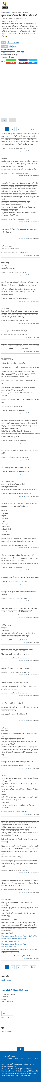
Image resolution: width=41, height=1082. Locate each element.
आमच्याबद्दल (24, 1069)
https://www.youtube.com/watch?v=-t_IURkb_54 (19, 949)
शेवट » (33, 129)
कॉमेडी (14, 46)
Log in (4, 120)
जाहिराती (22, 1058)
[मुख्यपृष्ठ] (4, 4)
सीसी (36, 1058)
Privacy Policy (15, 1075)
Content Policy (25, 1075)
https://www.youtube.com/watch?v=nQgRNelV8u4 (19, 936)
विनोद (10, 46)
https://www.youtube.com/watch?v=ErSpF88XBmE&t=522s (14, 940)
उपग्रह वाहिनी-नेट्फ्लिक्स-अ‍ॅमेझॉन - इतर (12, 52)
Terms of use (5, 1075)
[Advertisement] (20, 92)
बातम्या (30, 1058)
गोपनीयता (17, 1069)
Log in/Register (6, 980)
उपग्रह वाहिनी (16, 42)
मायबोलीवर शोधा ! (6, 1032)
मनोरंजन (9, 42)
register (12, 120)
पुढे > (25, 129)
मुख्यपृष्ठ (8, 13)
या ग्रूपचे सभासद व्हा (7, 1002)
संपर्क (30, 1069)
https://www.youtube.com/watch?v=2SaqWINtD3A (19, 563)
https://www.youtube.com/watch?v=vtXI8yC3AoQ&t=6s (14, 945)
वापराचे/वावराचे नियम (7, 1069)
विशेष (16, 1058)
